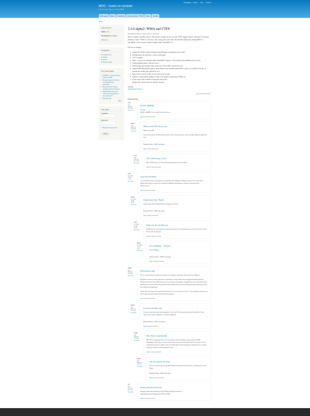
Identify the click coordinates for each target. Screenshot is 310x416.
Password (104, 120)
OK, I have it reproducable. (156, 335)
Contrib (155, 16)
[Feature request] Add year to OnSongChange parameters (111, 82)
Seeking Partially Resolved (150, 387)
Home (101, 21)
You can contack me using (159, 361)
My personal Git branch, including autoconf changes (111, 88)
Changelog (187, 2)
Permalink (130, 110)
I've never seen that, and (152, 308)
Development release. (135, 89)
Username (105, 113)
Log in (197, 94)
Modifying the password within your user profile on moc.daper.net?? (111, 93)
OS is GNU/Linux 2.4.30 (156, 158)
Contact (208, 2)
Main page (103, 16)
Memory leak (107, 98)
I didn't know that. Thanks (153, 200)
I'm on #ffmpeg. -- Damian (159, 245)
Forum (148, 16)
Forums (105, 57)
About (112, 16)
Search (195, 2)
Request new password (110, 128)
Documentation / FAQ (135, 16)
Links (202, 2)
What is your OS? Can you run (155, 126)
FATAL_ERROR (147, 105)
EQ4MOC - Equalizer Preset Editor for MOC (112, 76)
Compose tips (107, 55)
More (120, 101)
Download (121, 16)
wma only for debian (148, 176)
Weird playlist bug (147, 271)
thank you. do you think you (157, 225)
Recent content (107, 62)
